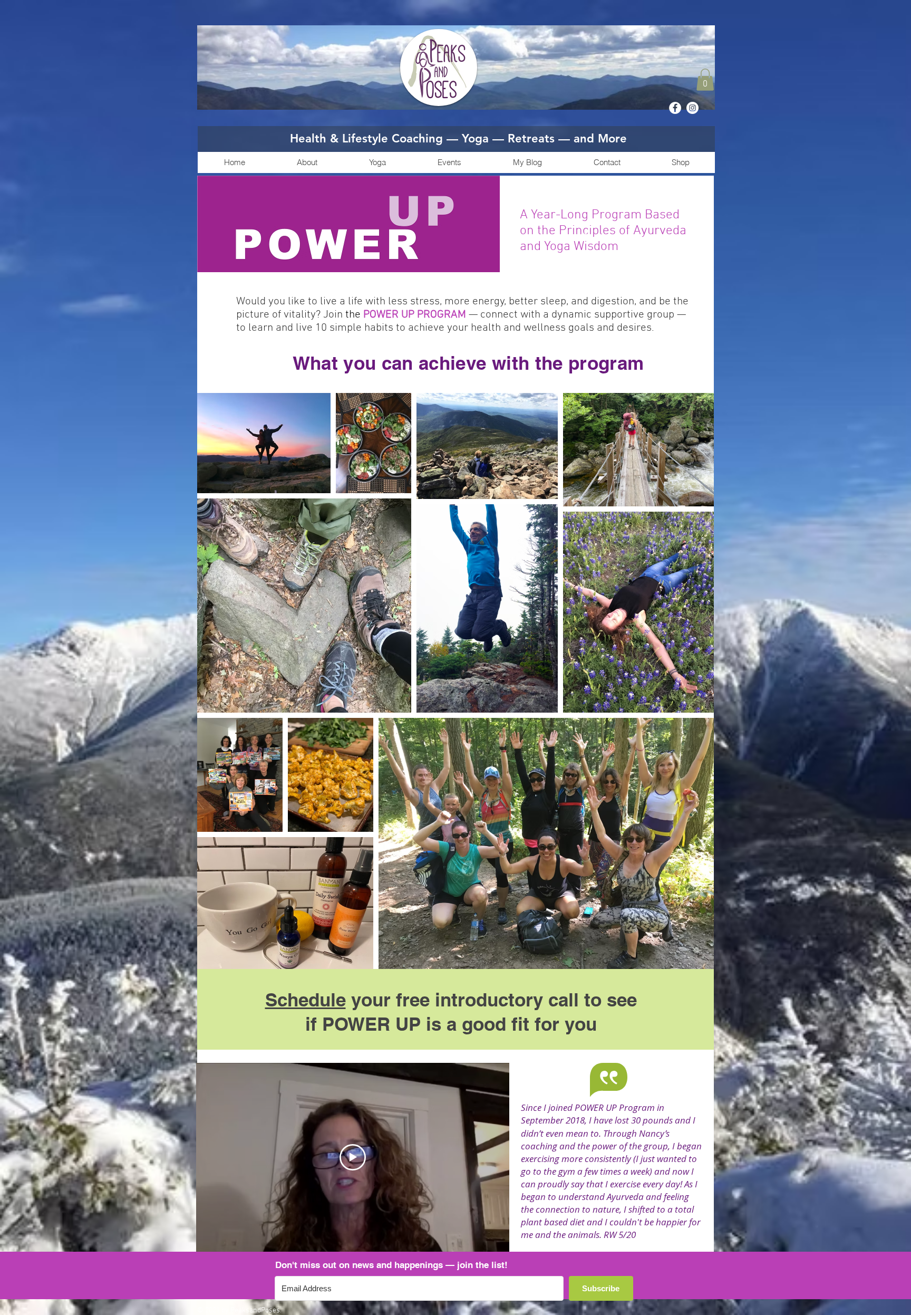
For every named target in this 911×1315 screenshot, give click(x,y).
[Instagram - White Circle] (692, 108)
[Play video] (353, 1157)
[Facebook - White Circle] (675, 108)
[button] (705, 80)
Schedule (305, 999)
